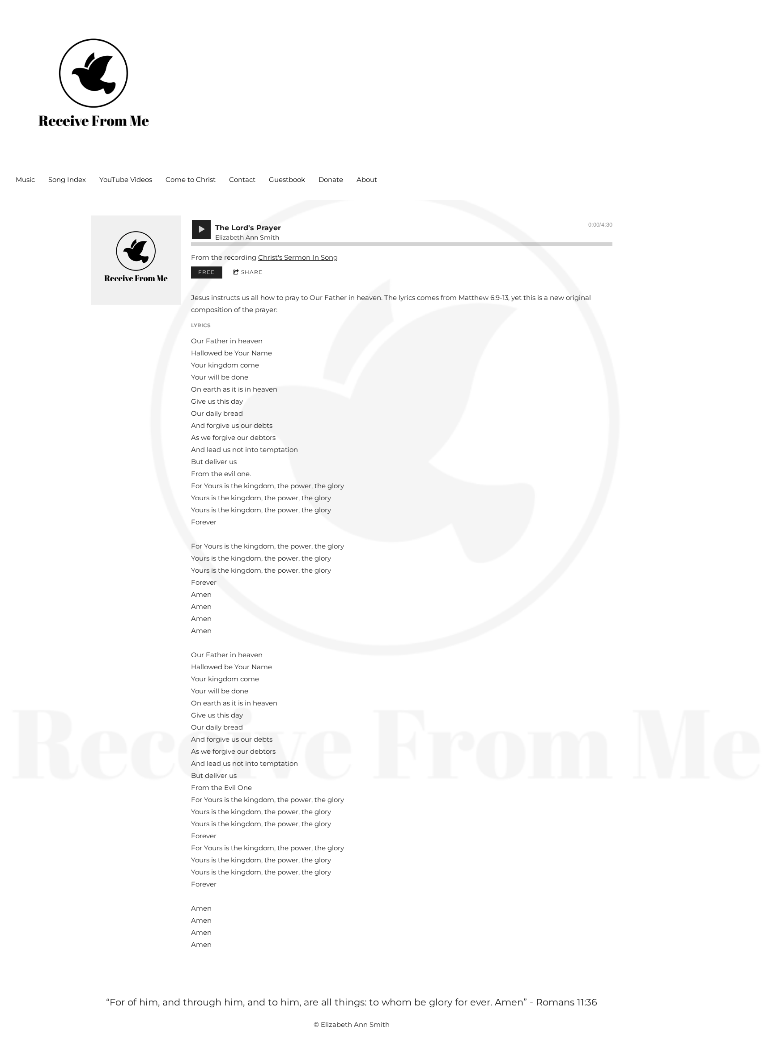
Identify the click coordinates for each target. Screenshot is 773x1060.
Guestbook (287, 179)
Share (252, 272)
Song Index (67, 179)
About (367, 179)
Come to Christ (191, 179)
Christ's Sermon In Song (298, 257)
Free (206, 272)
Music (25, 179)
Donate (331, 179)
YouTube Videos (125, 179)
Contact (242, 179)
